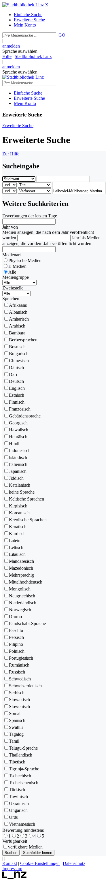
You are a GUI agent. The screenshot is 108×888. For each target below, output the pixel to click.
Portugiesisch (21, 658)
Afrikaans (18, 305)
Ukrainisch (19, 803)
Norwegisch (20, 609)
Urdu (13, 817)
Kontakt (9, 863)
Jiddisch (16, 478)
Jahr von (10, 227)
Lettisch (16, 547)
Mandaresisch (21, 561)
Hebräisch (18, 436)
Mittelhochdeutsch (25, 582)
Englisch (17, 388)
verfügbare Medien (25, 846)
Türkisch (17, 789)
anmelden (11, 46)
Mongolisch (20, 588)
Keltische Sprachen (26, 498)
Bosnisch (17, 346)
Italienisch (18, 464)
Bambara (17, 332)
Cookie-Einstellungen (40, 863)
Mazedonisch (21, 568)
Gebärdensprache (25, 415)
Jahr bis (79, 237)
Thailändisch (20, 754)
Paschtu (16, 630)
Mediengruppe (15, 277)
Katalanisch (19, 485)
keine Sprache (22, 492)
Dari (13, 374)
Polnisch (16, 651)
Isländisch (18, 457)
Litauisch (17, 554)
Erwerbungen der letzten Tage (29, 215)
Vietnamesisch (22, 824)
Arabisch (17, 325)
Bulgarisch (19, 353)
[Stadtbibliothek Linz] (23, 4)
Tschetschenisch (23, 782)
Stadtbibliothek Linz (33, 56)
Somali (15, 713)
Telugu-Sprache (23, 748)
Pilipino (16, 644)
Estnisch (16, 395)
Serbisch (16, 692)
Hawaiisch (18, 429)
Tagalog (16, 734)
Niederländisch (22, 602)
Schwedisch (20, 678)
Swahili (16, 727)
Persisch (16, 637)
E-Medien (17, 266)
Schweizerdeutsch (25, 685)
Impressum (12, 868)
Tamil (14, 741)
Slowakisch (19, 699)
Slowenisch (19, 706)
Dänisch (16, 367)
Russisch (17, 671)
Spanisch (17, 720)
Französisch (20, 409)
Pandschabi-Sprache (27, 623)
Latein (14, 540)
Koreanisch (19, 512)
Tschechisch (20, 775)
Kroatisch (17, 526)
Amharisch (19, 319)
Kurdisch (17, 533)
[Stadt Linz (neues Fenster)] (14, 877)
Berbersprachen (23, 339)
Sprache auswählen (19, 51)
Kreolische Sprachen (28, 519)
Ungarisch (18, 810)
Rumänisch (19, 665)
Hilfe (7, 56)
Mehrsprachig (21, 575)
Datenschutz (74, 863)
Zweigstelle (12, 287)
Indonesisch (20, 450)
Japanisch (17, 471)
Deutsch (16, 381)
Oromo (15, 616)
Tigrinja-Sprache (24, 768)
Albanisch (18, 312)
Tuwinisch (18, 796)
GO (61, 35)
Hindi (14, 443)
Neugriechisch (22, 595)
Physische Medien (24, 260)
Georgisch (18, 422)
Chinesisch (19, 360)
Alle (12, 272)
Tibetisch (17, 761)
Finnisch (16, 402)
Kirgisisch (18, 505)
